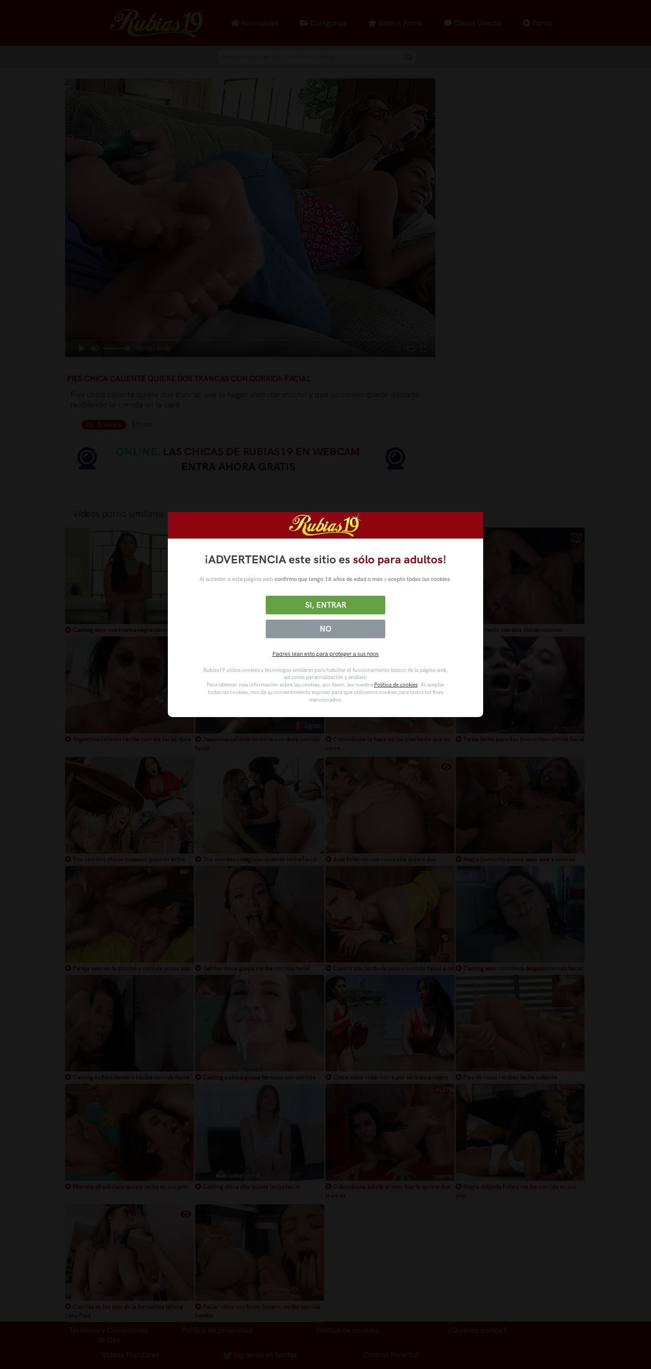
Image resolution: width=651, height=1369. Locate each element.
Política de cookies (396, 685)
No (325, 629)
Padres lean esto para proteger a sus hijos (325, 654)
